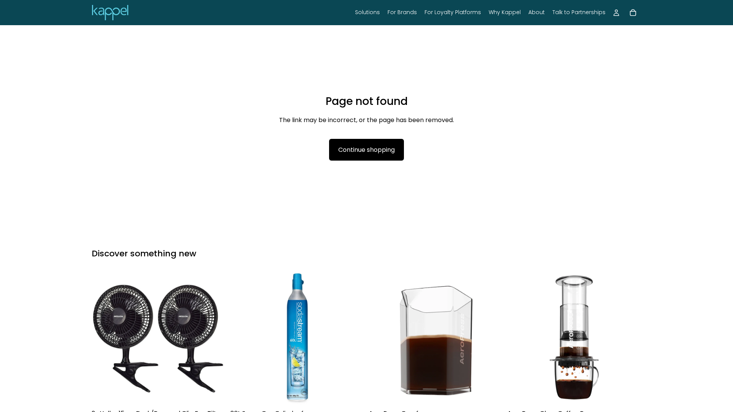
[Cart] (633, 12)
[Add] (214, 394)
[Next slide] (214, 338)
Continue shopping (366, 149)
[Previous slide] (103, 338)
